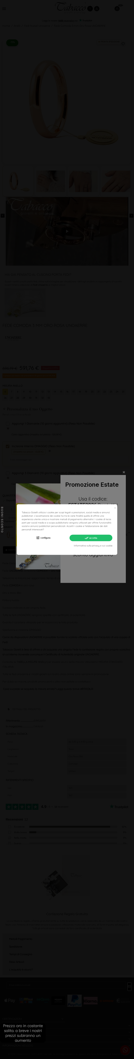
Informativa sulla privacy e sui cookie (93, 545)
